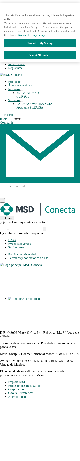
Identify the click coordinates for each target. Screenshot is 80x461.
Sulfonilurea (16, 247)
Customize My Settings (40, 43)
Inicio (3, 119)
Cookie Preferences (20, 393)
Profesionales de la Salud (24, 385)
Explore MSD (17, 382)
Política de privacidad (22, 254)
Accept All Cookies (40, 55)
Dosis (12, 240)
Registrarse (15, 68)
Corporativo (16, 389)
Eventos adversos (19, 243)
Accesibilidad (17, 396)
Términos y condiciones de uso (28, 258)
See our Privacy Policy (31, 35)
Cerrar (8, 218)
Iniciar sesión (16, 64)
